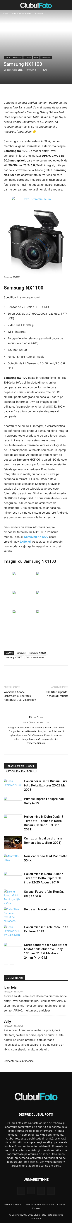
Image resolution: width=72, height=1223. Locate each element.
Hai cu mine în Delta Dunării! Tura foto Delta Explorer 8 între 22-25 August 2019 (43, 878)
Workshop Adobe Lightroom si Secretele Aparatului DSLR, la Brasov (20, 695)
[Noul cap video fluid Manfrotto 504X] (13, 860)
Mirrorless (46, 57)
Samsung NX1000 (38, 652)
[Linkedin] (36, 749)
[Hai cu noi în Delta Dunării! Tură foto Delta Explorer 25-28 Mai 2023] (13, 785)
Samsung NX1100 (13, 657)
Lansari (39, 13)
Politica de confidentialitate (40, 1204)
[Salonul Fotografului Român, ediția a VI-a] (13, 897)
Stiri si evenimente (35, 657)
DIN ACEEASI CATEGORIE (20, 766)
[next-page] (12, 967)
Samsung (21, 652)
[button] (6, 5)
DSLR (36, 57)
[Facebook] (19, 91)
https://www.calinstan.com (36, 722)
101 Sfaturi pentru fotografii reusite (57, 694)
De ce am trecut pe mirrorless (45, 909)
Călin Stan (17, 69)
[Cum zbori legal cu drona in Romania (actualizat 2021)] (13, 842)
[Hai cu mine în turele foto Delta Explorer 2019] (13, 931)
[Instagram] (28, 749)
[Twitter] (27, 91)
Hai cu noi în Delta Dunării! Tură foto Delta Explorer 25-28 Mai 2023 (46, 785)
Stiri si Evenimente (21, 13)
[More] (53, 91)
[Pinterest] (36, 91)
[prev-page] (6, 967)
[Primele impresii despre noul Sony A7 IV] (13, 803)
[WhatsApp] (44, 91)
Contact (36, 1208)
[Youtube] (52, 749)
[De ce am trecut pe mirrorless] (13, 915)
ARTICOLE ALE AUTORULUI (21, 771)
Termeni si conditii (13, 1204)
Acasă (5, 13)
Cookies (61, 1204)
